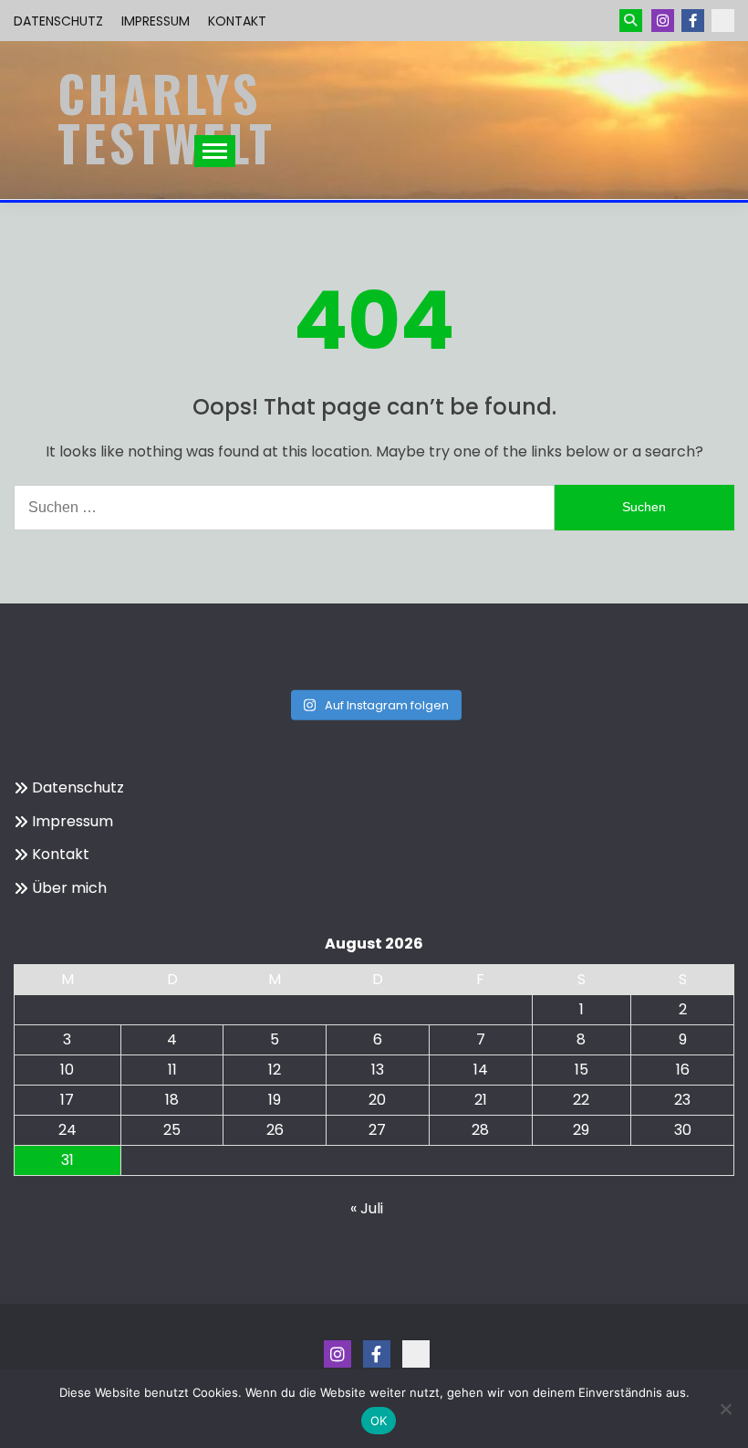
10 (67, 1069)
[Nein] (725, 1409)
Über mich (69, 887)
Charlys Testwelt (166, 118)
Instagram (662, 20)
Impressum (155, 21)
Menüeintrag (692, 20)
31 (67, 1159)
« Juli (366, 1208)
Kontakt (237, 21)
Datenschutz (58, 21)
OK (379, 1420)
